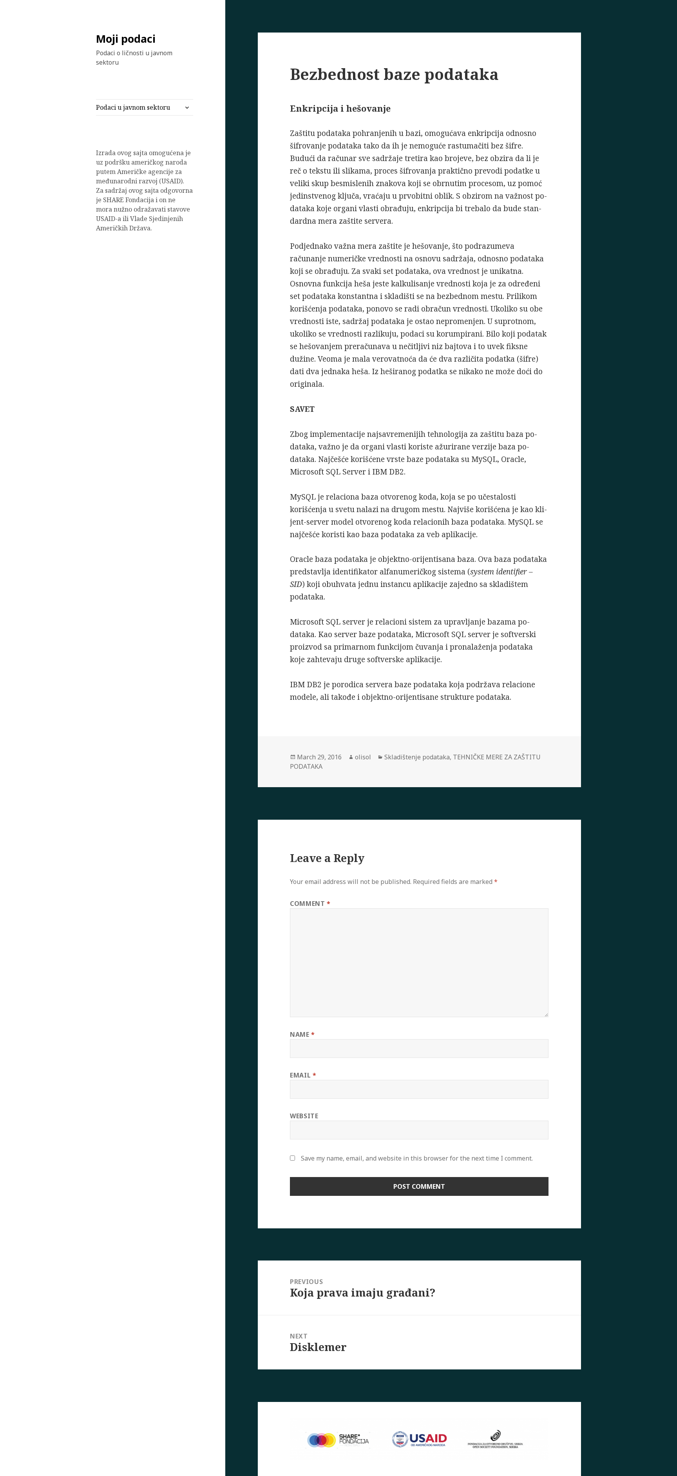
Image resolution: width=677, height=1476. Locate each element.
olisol (363, 757)
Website (304, 1116)
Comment (310, 903)
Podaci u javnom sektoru (133, 107)
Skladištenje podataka (417, 757)
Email (303, 1075)
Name (302, 1034)
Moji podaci (126, 38)
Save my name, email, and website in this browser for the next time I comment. (417, 1158)
